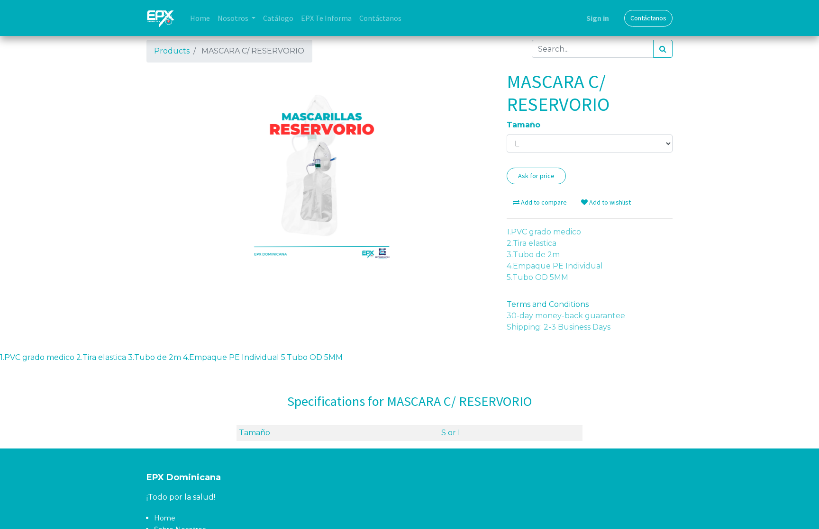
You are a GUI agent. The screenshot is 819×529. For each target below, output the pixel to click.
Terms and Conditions (548, 304)
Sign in (597, 18)
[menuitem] (200, 18)
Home (164, 518)
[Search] (663, 49)
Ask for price (536, 175)
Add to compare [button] (543, 202)
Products (172, 50)
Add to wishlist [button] (609, 202)
